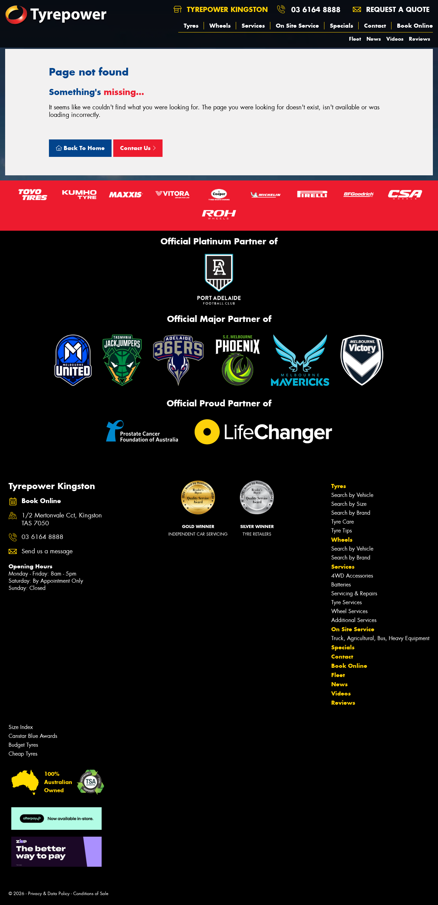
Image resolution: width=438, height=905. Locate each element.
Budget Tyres (23, 744)
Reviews (419, 39)
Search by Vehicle (352, 495)
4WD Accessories (352, 575)
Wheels (220, 25)
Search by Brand (350, 512)
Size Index (21, 727)
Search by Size (348, 504)
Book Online (415, 25)
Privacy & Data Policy (48, 893)
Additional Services (353, 620)
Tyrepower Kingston (226, 9)
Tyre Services (346, 602)
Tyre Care (342, 521)
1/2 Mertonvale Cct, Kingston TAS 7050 (62, 519)
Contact (375, 25)
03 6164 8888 (315, 9)
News (373, 39)
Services (253, 25)
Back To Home (83, 148)
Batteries (341, 584)
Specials (341, 25)
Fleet (355, 39)
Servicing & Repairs (354, 593)
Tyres (191, 25)
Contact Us (136, 148)
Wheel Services (349, 611)
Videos (394, 39)
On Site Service (297, 25)
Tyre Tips (341, 530)
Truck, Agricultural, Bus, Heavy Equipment (380, 638)
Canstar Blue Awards (33, 736)
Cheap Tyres (23, 753)
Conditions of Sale (90, 893)
